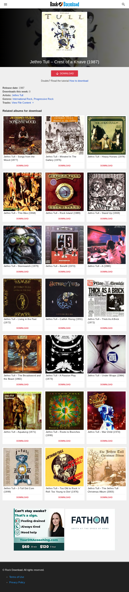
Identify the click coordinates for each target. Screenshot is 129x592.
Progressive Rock (44, 98)
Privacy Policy (17, 582)
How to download (78, 80)
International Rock (22, 98)
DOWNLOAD (66, 73)
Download (22, 166)
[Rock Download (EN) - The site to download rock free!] (64, 4)
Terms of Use (16, 576)
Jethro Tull (17, 95)
